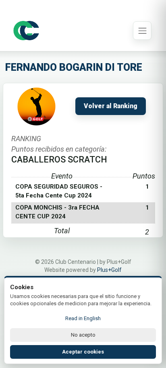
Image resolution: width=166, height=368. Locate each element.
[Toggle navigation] (142, 30)
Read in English (83, 318)
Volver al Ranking (110, 106)
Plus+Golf (109, 270)
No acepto (83, 335)
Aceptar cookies (83, 352)
